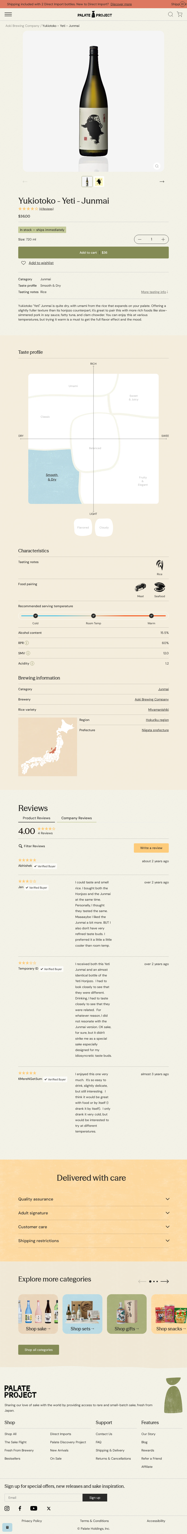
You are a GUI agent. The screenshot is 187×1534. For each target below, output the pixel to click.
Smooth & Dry (52, 477)
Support (104, 1422)
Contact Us (104, 1434)
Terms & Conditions (94, 1521)
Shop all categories (39, 1350)
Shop (10, 1422)
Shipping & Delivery (110, 1450)
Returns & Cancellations (113, 1458)
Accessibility (156, 1521)
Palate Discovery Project (68, 1442)
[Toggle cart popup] (179, 14)
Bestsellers (12, 1458)
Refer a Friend (151, 1458)
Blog (144, 1442)
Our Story (148, 1434)
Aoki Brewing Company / (23, 26)
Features (150, 1422)
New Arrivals (59, 1450)
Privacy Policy (32, 1521)
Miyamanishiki (158, 710)
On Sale (56, 1458)
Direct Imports (60, 1434)
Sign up (94, 1498)
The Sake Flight (15, 1442)
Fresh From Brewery (19, 1450)
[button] (93, 209)
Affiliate (147, 1467)
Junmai (163, 689)
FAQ (98, 1442)
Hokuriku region (157, 720)
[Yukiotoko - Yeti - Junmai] (93, 101)
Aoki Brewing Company (152, 699)
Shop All (10, 1434)
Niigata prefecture (155, 730)
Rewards (147, 1450)
